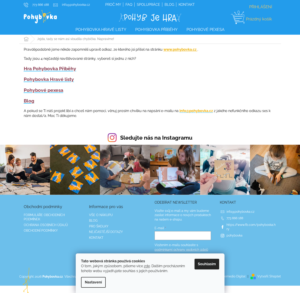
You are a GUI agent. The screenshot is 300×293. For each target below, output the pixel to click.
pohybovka (234, 235)
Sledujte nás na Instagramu (156, 137)
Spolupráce (148, 4)
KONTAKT (96, 237)
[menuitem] (101, 29)
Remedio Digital (234, 276)
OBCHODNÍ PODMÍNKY (41, 230)
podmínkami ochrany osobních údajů (181, 249)
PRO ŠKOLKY (98, 226)
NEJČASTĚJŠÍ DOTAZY (106, 232)
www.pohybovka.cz (180, 49)
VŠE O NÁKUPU (101, 215)
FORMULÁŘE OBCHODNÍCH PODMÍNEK (44, 217)
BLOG (93, 220)
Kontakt (187, 4)
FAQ (128, 4)
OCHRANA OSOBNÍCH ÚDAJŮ (46, 225)
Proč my (113, 4)
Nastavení (93, 282)
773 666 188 (234, 218)
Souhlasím (207, 264)
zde (147, 266)
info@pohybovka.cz (240, 211)
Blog (169, 4)
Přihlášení (260, 6)
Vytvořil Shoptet (269, 276)
